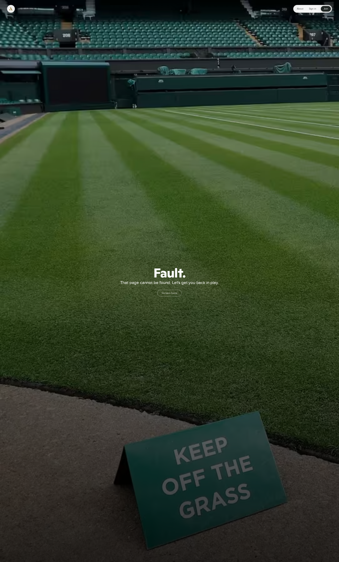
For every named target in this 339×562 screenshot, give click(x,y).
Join (326, 8)
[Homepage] (11, 9)
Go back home (169, 293)
